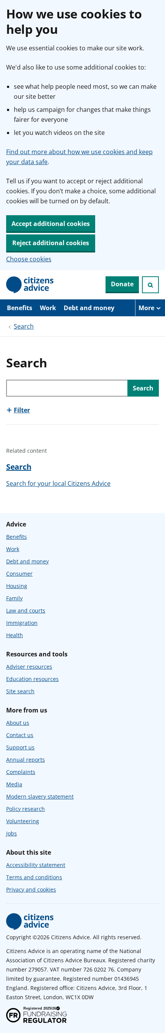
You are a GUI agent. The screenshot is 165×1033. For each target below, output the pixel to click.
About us (17, 722)
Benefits (19, 308)
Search (24, 326)
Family (14, 598)
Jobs (11, 833)
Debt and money (89, 308)
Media (14, 784)
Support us (20, 747)
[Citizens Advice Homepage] (30, 284)
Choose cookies (28, 259)
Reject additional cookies (50, 243)
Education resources (32, 679)
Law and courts (25, 610)
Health (14, 635)
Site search (20, 691)
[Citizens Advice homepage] (30, 921)
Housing (16, 586)
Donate (122, 284)
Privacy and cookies (31, 889)
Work (48, 308)
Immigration (22, 622)
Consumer (19, 573)
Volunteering (22, 821)
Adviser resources (29, 666)
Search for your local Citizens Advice (58, 483)
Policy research (25, 808)
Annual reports (25, 759)
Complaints (20, 772)
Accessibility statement (35, 865)
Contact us (19, 735)
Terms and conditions (34, 877)
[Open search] (150, 284)
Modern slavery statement (40, 796)
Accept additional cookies (51, 223)
